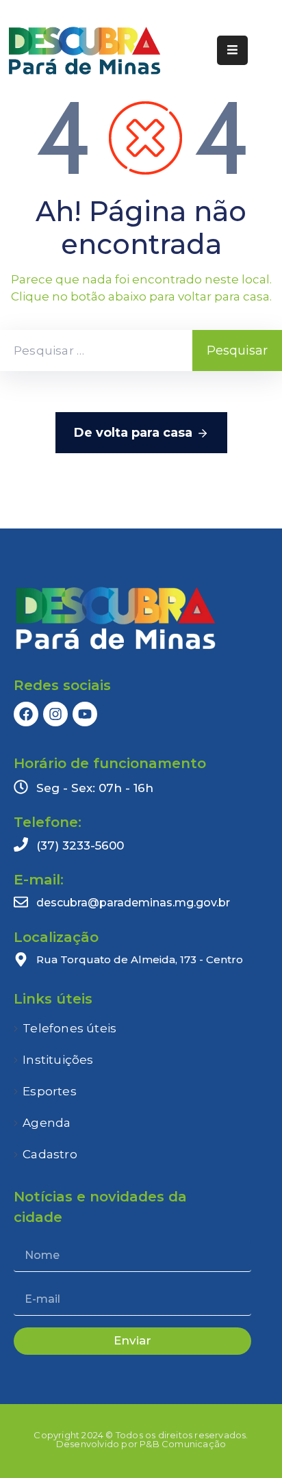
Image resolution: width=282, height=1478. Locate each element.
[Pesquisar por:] (96, 350)
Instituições (58, 1060)
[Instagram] (55, 714)
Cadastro (50, 1154)
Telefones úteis (69, 1028)
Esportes (50, 1091)
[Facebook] (26, 714)
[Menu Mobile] (232, 50)
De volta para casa (133, 432)
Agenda (46, 1123)
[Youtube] (85, 714)
